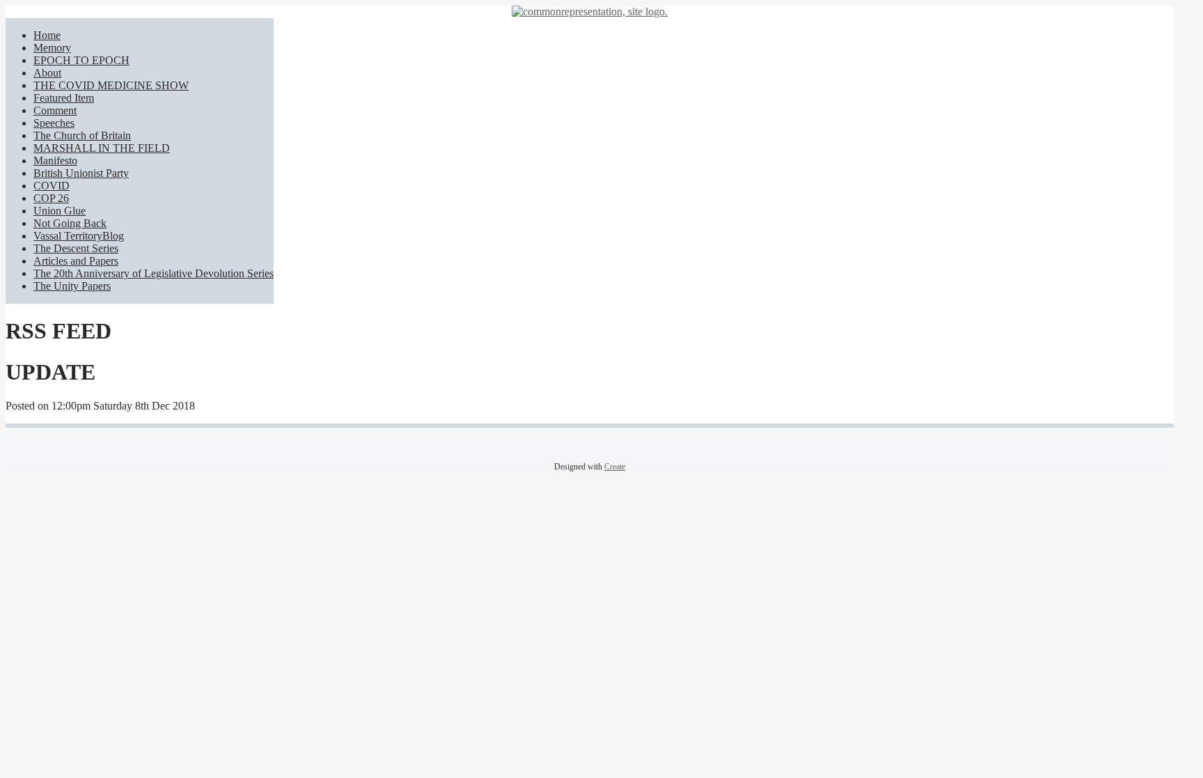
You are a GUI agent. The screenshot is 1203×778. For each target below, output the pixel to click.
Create (614, 467)
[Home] (590, 11)
